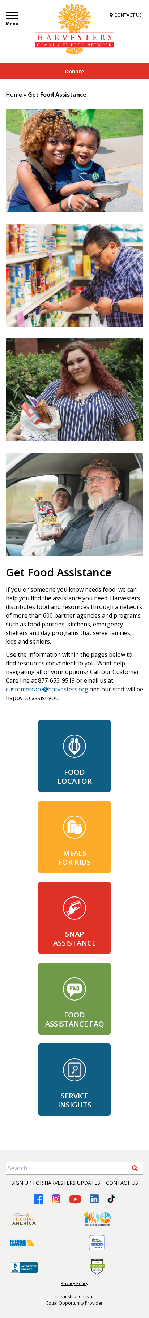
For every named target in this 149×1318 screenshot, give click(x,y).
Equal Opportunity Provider (74, 1303)
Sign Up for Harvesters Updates (55, 1182)
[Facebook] (38, 1199)
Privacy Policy (74, 1283)
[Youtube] (75, 1199)
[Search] (135, 1168)
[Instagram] (56, 1198)
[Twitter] (111, 1198)
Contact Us (122, 1182)
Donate (74, 71)
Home (14, 95)
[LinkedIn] (94, 1198)
